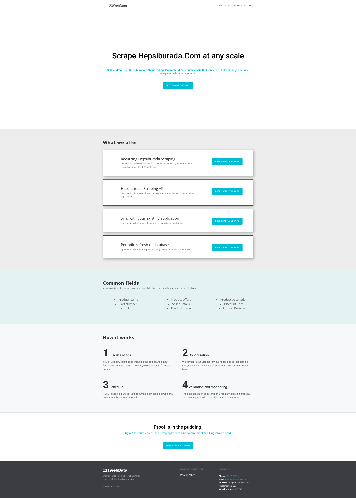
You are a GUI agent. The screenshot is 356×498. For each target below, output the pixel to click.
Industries (238, 6)
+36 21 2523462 (233, 476)
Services (223, 6)
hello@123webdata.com (236, 479)
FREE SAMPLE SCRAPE (178, 85)
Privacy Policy (187, 474)
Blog (251, 6)
